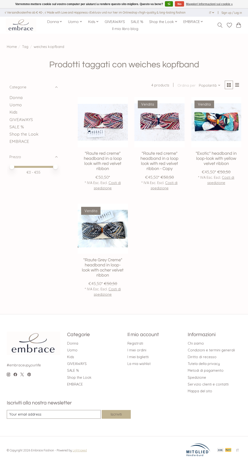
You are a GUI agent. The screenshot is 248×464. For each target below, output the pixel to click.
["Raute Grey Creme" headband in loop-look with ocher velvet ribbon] (103, 229)
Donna (16, 97)
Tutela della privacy (204, 363)
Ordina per (187, 85)
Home (12, 46)
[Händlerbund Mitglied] (198, 454)
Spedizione (197, 377)
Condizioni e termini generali (211, 350)
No (179, 4)
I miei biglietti (138, 357)
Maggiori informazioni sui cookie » (209, 4)
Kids (13, 112)
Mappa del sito (200, 391)
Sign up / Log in (231, 13)
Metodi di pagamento (206, 370)
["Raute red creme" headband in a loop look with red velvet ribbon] (103, 122)
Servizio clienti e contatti (208, 384)
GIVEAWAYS (115, 21)
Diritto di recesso (202, 357)
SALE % (137, 21)
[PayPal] (228, 450)
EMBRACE (19, 141)
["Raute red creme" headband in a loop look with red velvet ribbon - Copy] (159, 122)
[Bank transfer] (220, 450)
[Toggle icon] (219, 25)
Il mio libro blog (125, 28)
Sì (169, 4)
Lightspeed (80, 450)
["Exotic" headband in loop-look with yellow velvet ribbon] (216, 122)
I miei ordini (136, 350)
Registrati (135, 343)
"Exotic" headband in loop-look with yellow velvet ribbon (216, 158)
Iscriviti (116, 414)
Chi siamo (196, 343)
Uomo (15, 104)
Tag (25, 46)
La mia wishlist (139, 363)
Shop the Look (24, 134)
